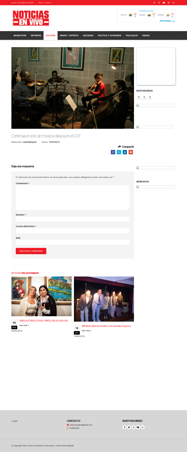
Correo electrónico (26, 226)
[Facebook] (154, 3)
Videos (146, 35)
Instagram (150, 97)
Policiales (132, 35)
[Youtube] (164, 3)
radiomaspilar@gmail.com (81, 425)
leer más (23, 325)
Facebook (113, 152)
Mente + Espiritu (69, 35)
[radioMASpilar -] (31, 18)
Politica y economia (109, 35)
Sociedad (88, 35)
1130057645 (74, 428)
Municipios (20, 35)
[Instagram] (169, 3)
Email (131, 152)
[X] (159, 3)
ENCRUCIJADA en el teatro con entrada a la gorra (106, 326)
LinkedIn (125, 152)
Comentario (23, 183)
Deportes (36, 35)
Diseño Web (65, 445)
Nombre (21, 214)
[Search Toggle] (174, 35)
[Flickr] (173, 3)
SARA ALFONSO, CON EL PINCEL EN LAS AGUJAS (43, 320)
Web (18, 238)
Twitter (119, 152)
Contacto (47, 2)
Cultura (50, 35)
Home (40, 2)
